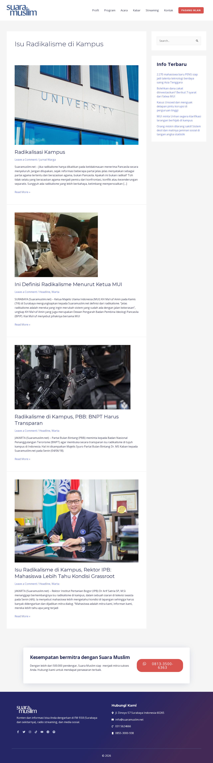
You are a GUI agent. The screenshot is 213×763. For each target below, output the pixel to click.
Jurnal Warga (47, 159)
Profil (95, 10)
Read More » (22, 192)
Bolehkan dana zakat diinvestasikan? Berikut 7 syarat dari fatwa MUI (176, 92)
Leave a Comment (26, 159)
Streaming (152, 10)
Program (109, 10)
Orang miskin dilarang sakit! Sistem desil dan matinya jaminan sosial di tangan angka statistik (179, 130)
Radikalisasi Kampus (40, 152)
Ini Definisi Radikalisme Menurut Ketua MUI (68, 284)
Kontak (168, 10)
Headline (44, 292)
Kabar (136, 10)
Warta (55, 292)
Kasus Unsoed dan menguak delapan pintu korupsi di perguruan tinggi (174, 106)
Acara (124, 10)
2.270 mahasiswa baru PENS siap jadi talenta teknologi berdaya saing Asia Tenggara (177, 78)
